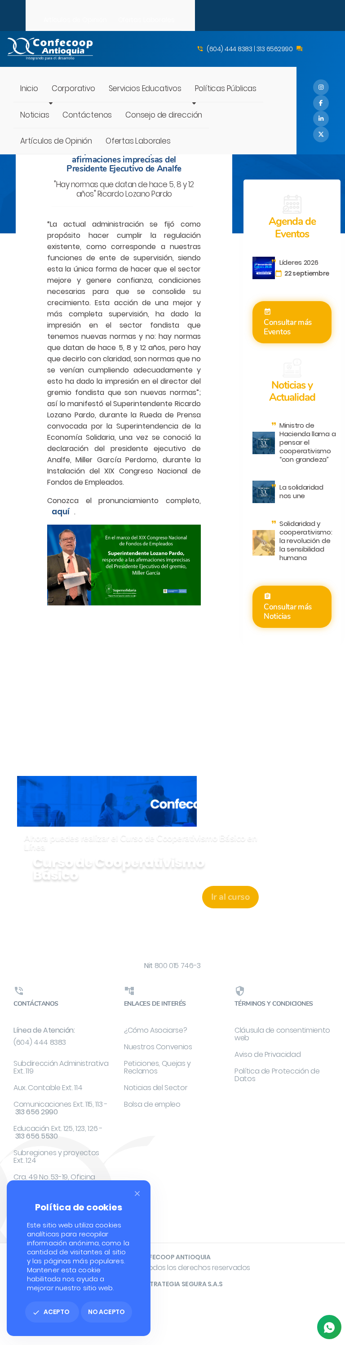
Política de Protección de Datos (276, 1074)
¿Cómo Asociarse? (155, 1030)
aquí (61, 511)
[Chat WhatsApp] (329, 1327)
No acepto (106, 1311)
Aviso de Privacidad (267, 1054)
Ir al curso (230, 897)
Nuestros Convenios (158, 1047)
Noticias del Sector (155, 1087)
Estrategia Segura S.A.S (182, 1283)
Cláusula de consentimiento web (282, 1034)
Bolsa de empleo (152, 1104)
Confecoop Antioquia (172, 1257)
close (137, 1193)
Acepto (51, 1311)
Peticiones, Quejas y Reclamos (157, 1067)
